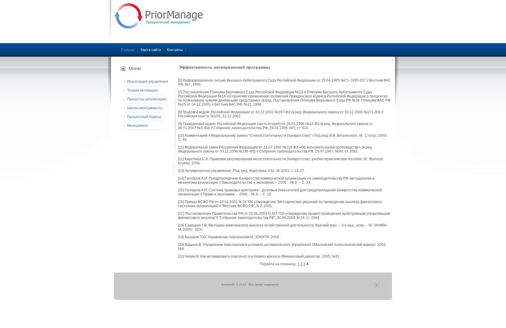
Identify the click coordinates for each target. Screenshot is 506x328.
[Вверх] (377, 286)
